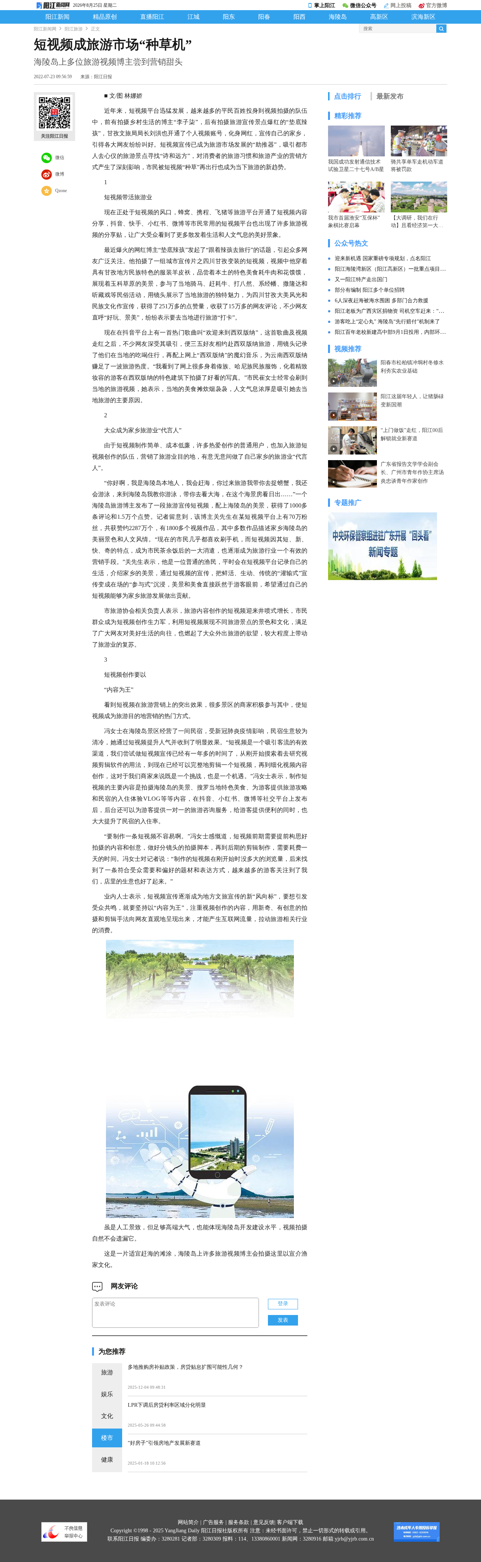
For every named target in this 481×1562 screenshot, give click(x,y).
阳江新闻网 (45, 29)
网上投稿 (400, 5)
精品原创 (105, 17)
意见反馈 (263, 1522)
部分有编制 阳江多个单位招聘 (370, 290)
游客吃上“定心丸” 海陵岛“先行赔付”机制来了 (387, 321)
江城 (194, 17)
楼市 (107, 1438)
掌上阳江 (324, 5)
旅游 (107, 1372)
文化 (107, 1416)
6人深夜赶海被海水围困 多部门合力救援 (381, 300)
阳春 (264, 17)
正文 (95, 29)
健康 (107, 1459)
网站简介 (188, 1522)
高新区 (379, 17)
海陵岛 (338, 17)
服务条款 (238, 1522)
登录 (283, 1303)
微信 (58, 157)
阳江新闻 (57, 17)
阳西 (299, 17)
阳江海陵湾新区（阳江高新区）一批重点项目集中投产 (398, 269)
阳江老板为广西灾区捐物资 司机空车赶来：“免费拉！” (398, 311)
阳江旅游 (74, 29)
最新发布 (390, 96)
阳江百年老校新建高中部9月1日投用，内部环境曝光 (395, 332)
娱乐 (107, 1394)
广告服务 (213, 1522)
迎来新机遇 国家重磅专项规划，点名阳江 (383, 258)
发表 (283, 1320)
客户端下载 (290, 1522)
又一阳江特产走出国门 (361, 279)
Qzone (59, 190)
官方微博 (436, 5)
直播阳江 (152, 17)
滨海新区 (423, 17)
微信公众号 (363, 5)
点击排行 (347, 96)
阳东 (229, 17)
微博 (58, 173)
